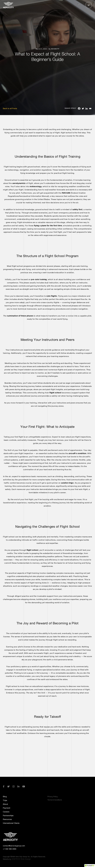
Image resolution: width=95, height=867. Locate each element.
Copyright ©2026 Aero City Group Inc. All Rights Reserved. (24, 856)
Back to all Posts (10, 108)
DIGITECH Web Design (21, 859)
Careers (6, 812)
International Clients (11, 823)
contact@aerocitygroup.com (14, 846)
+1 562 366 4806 (9, 849)
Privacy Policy (53, 797)
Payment (6, 808)
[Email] (90, 108)
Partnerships (8, 815)
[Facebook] (79, 108)
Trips (5, 800)
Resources (7, 819)
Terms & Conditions (55, 800)
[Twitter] (82, 108)
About (5, 804)
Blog (5, 797)
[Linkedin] (86, 108)
